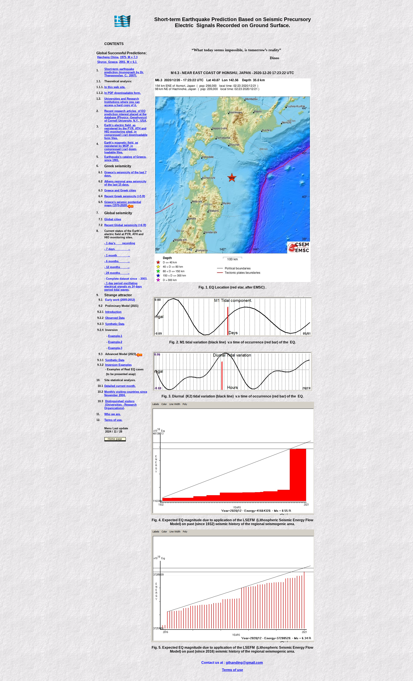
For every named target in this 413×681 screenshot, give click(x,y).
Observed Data (115, 318)
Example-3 (115, 348)
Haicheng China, (108, 57)
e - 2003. (141, 278)
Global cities (112, 219)
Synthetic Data (114, 324)
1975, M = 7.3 (128, 57)
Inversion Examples (118, 364)
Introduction (113, 311)
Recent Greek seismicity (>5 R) (124, 196)
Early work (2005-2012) (120, 299)
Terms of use (232, 670)
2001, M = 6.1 (128, 62)
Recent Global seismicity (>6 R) (125, 225)
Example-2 (115, 342)
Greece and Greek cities (120, 190)
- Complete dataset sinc (120, 278)
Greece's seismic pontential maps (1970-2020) (122, 203)
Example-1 (115, 336)
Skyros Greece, (107, 62)
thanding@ (237, 662)
